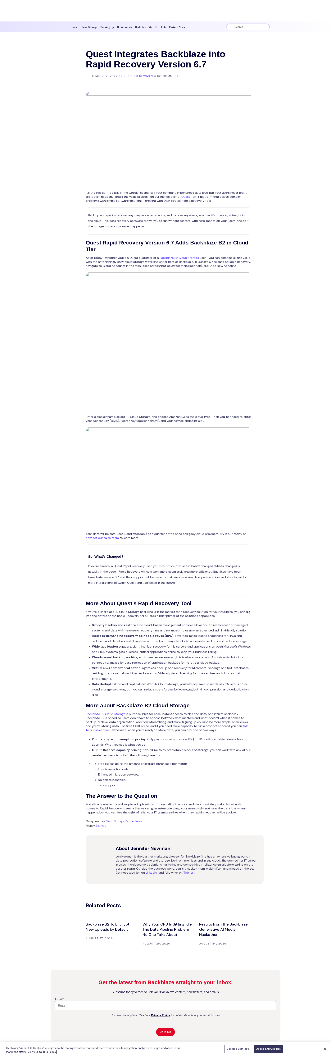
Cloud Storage (88, 27)
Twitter (188, 873)
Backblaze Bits (143, 27)
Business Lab (124, 27)
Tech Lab (160, 27)
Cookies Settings (238, 1048)
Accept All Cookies (268, 1048)
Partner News (177, 27)
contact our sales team (102, 538)
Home (73, 27)
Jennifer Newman (138, 76)
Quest (185, 197)
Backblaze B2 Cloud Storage (179, 258)
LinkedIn (151, 873)
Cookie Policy (47, 1052)
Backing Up (107, 27)
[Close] (325, 1049)
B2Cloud (101, 825)
